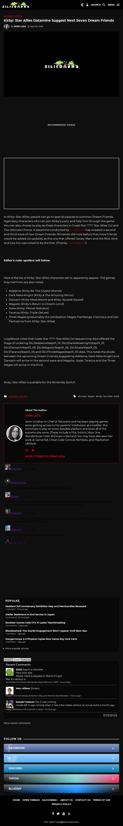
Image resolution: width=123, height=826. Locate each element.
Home (16, 800)
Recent (16, 660)
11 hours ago (75, 696)
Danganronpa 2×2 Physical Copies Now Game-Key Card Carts (41, 639)
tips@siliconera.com (67, 822)
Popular (26, 660)
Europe (82, 396)
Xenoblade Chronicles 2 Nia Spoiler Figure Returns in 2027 (32, 682)
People (8, 660)
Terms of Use (101, 800)
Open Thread (31, 800)
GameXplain (76, 243)
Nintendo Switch (13, 16)
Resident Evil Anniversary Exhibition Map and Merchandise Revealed (45, 606)
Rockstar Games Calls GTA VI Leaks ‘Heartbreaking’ (35, 622)
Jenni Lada (20, 26)
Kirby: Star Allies (105, 396)
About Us (66, 800)
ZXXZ (19, 669)
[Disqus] (61, 503)
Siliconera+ (50, 800)
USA (117, 396)
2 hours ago (65, 682)
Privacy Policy (61, 804)
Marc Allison (23, 688)
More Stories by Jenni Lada (45, 456)
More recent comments (17, 723)
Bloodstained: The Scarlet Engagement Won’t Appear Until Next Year (46, 630)
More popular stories (17, 648)
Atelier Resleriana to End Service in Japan (30, 614)
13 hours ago (50, 709)
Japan (92, 396)
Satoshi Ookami (25, 702)
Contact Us (82, 800)
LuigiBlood (77, 230)
